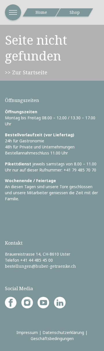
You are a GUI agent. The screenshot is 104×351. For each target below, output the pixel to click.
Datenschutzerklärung (63, 332)
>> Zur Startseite (26, 72)
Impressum (27, 332)
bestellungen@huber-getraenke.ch (40, 266)
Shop (75, 12)
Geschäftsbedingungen (52, 338)
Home (41, 12)
